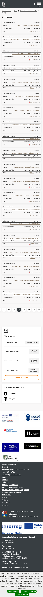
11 (14, 310)
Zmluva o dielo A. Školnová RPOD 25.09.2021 (26, 181)
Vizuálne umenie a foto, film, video (15, 490)
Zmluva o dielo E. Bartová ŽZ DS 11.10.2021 (27, 167)
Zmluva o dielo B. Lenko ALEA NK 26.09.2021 (26, 266)
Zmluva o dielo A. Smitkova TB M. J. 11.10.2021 (26, 82)
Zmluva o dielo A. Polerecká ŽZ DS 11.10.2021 (26, 125)
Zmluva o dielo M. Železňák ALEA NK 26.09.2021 (25, 224)
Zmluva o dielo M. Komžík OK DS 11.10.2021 (27, 110)
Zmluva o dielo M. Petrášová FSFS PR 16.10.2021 (25, 39)
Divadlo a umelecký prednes (13, 487)
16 (39, 310)
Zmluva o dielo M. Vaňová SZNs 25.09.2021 (26, 294)
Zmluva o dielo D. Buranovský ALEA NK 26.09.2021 (24, 252)
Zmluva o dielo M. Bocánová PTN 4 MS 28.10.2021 (24, 68)
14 (29, 310)
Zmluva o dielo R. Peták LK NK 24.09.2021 (27, 195)
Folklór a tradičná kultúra (11, 492)
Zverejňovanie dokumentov (28, 11)
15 (34, 310)
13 (24, 310)
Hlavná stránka (6, 11)
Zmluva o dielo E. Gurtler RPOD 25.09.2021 (27, 280)
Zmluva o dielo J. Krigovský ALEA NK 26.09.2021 (25, 238)
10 (9, 310)
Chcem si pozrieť (21, 378)
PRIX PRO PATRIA (8, 472)
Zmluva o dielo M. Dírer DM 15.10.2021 (28, 25)
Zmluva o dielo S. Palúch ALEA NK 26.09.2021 (26, 210)
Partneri (5, 500)
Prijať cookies (13, 591)
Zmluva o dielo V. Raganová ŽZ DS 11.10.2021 (26, 139)
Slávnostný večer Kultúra (11, 475)
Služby (4, 497)
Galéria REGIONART (9, 464)
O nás (15, 11)
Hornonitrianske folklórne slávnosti (15, 469)
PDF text (32, 31)
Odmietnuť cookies (29, 591)
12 (19, 310)
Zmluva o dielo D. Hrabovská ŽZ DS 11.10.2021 (26, 153)
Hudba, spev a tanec (10, 485)
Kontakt (5, 505)
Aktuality (5, 480)
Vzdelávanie (6, 495)
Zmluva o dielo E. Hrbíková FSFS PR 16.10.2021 (26, 54)
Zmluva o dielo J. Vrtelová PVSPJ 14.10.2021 (26, 96)
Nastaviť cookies (22, 595)
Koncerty (5, 467)
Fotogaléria (6, 502)
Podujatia (5, 482)
